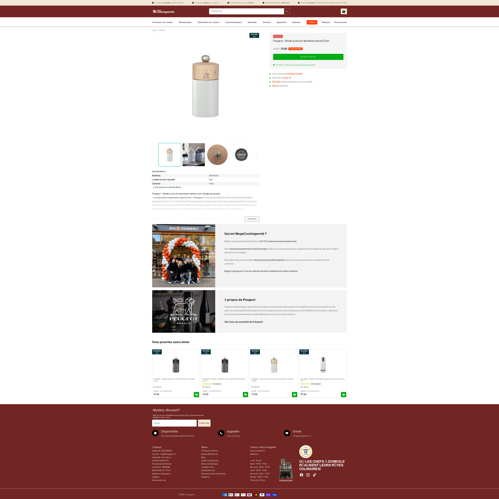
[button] (344, 11)
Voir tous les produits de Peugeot (243, 322)
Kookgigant (190, 495)
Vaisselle (252, 22)
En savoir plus (286, 480)
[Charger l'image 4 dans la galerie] (241, 154)
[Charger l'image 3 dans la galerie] (217, 154)
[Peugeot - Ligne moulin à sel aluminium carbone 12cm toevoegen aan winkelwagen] (196, 394)
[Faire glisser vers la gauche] (155, 155)
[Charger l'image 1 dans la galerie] (169, 154)
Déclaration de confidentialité (213, 474)
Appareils (282, 22)
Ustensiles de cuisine (209, 22)
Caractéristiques (233, 22)
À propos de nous (159, 480)
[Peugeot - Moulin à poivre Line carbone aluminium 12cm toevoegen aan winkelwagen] (245, 394)
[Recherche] (287, 11)
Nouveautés (340, 22)
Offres (312, 22)
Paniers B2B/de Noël (209, 454)
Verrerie (267, 22)
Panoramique (185, 22)
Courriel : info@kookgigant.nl (164, 454)
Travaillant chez (207, 467)
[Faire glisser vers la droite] (256, 155)
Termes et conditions (209, 451)
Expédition (205, 477)
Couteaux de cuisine (162, 22)
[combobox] (249, 11)
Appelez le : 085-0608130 (162, 451)
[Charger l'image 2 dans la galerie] (193, 154)
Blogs (203, 457)
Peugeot (162, 30)
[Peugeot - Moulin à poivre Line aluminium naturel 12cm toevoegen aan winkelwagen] (294, 394)
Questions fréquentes (210, 461)
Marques (326, 22)
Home (154, 30)
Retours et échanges (209, 464)
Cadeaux (296, 22)
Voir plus (252, 219)
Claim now (204, 423)
